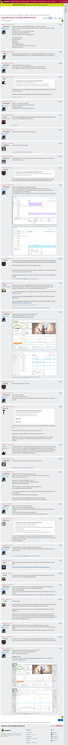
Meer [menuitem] (53, 1)
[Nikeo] (4, 567)
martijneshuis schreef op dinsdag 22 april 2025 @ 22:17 (28, 410)
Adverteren (29, 732)
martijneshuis (6, 26)
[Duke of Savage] (4, 524)
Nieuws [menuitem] (13, 1)
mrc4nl (5, 117)
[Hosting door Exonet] (57, 726)
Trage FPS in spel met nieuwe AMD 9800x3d (40, 15)
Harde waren (7, 15)
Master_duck (6, 158)
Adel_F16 (5, 408)
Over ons (33, 734)
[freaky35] (4, 173)
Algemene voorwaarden (32, 738)
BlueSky (55, 732)
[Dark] (4, 453)
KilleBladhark (6, 145)
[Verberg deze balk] (62, 5)
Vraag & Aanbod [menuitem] (42, 1)
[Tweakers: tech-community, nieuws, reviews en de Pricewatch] (5, 1)
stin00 (4, 53)
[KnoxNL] (4, 579)
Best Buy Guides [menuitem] (25, 1)
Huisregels (28, 736)
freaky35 (5, 169)
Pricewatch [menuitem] (34, 1)
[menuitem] (60, 1)
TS (53, 18)
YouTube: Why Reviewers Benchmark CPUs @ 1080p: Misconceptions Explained (31, 567)
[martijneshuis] (4, 32)
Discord (55, 740)
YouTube (55, 734)
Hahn (4, 78)
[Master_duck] (4, 162)
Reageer (9, 20)
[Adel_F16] (4, 412)
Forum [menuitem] (49, 1)
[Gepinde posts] (62, 18)
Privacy (28, 740)
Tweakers (3, 733)
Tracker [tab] (66, 6)
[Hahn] (4, 82)
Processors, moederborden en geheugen (20, 15)
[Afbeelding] (18, 418)
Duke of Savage (6, 520)
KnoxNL (5, 575)
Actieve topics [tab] (66, 11)
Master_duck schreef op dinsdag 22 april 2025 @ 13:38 (28, 172)
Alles (50, 18)
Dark (4, 446)
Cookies (28, 742)
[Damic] (4, 290)
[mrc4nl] (4, 122)
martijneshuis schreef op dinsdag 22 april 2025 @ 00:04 (28, 81)
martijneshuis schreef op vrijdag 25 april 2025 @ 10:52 (28, 522)
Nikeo (4, 562)
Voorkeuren (34, 742)
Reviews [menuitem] (18, 1)
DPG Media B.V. (17, 733)
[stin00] (4, 57)
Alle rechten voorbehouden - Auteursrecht (11, 735)
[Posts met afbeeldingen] (56, 18)
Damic (4, 285)
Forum (2, 15)
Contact (28, 734)
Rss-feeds (55, 738)
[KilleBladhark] (4, 149)
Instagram (55, 736)
